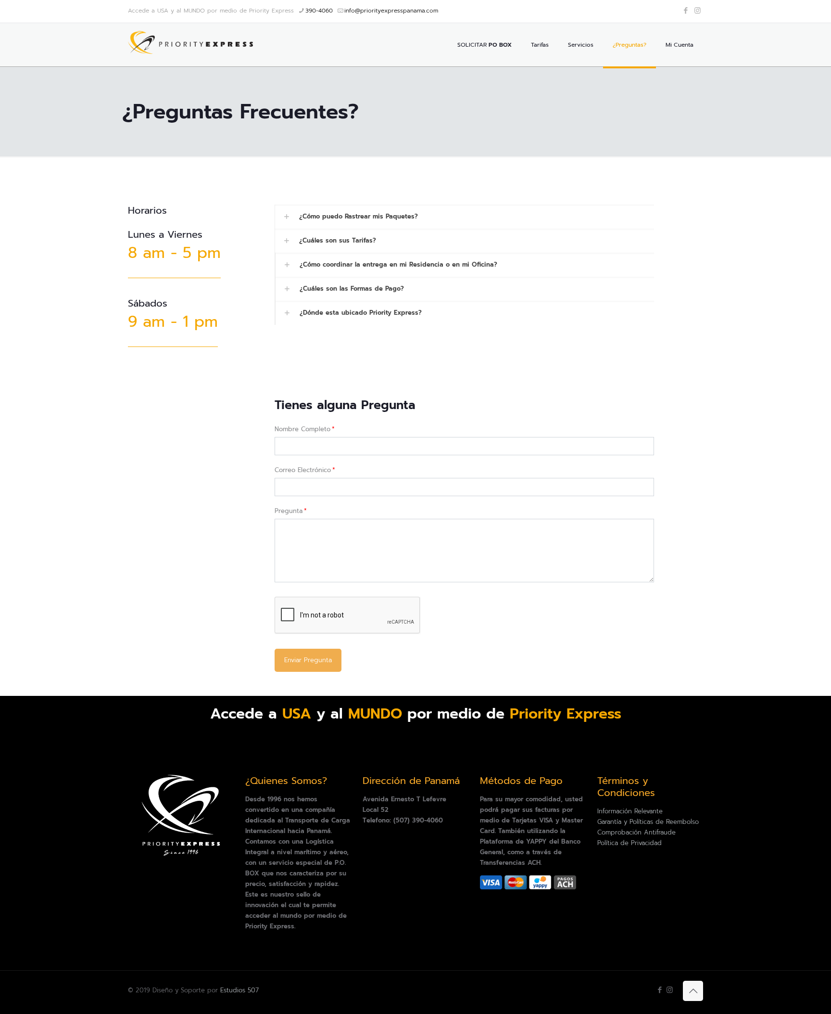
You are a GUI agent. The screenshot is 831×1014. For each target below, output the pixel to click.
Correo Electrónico (305, 470)
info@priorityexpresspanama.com (391, 10)
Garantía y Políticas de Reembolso (648, 821)
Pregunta (291, 510)
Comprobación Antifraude (636, 832)
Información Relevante (630, 811)
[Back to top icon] (693, 991)
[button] (464, 217)
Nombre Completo (305, 429)
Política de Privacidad (629, 842)
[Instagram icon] (697, 10)
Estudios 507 (239, 990)
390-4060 (319, 10)
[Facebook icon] (685, 10)
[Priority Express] (190, 44)
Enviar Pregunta (308, 660)
